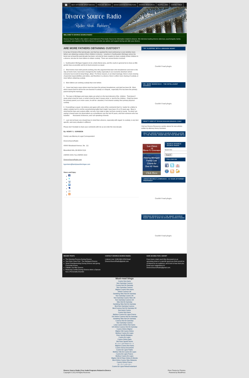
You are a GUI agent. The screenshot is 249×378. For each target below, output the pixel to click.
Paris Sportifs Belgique (124, 335)
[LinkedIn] (69, 185)
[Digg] (69, 192)
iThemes (182, 370)
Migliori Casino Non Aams (124, 289)
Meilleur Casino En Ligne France (124, 314)
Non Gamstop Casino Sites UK (124, 298)
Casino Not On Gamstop (124, 285)
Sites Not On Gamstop (124, 302)
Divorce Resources (147, 5)
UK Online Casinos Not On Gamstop (124, 316)
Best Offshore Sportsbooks (83, 5)
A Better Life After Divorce (74, 267)
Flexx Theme (172, 370)
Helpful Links (162, 5)
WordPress (181, 372)
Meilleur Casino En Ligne (124, 333)
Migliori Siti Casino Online (124, 331)
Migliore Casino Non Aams (124, 346)
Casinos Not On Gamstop (124, 321)
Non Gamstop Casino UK (124, 296)
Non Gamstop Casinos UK (124, 300)
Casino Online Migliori (124, 329)
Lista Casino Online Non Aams (124, 325)
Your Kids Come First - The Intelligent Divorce (81, 261)
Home (66, 5)
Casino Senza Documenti (125, 348)
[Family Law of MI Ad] (152, 175)
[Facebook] (69, 176)
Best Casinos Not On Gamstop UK (125, 308)
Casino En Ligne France (124, 354)
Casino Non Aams (124, 281)
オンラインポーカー (124, 364)
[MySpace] (69, 189)
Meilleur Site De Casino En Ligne (124, 352)
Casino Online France (124, 362)
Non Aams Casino (124, 310)
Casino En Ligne (124, 337)
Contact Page (176, 5)
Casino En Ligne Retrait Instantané (124, 366)
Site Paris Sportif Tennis (124, 341)
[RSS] (69, 195)
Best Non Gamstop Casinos (124, 306)
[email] (69, 182)
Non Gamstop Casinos (125, 283)
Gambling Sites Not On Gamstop (124, 294)
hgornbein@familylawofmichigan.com (77, 164)
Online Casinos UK (124, 292)
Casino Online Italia (125, 339)
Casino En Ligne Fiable (124, 350)
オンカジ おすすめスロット (124, 343)
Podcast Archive (104, 5)
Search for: (168, 150)
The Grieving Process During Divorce (78, 259)
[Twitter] (69, 179)
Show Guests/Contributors (125, 5)
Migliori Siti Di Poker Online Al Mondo (124, 358)
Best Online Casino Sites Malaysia (124, 360)
